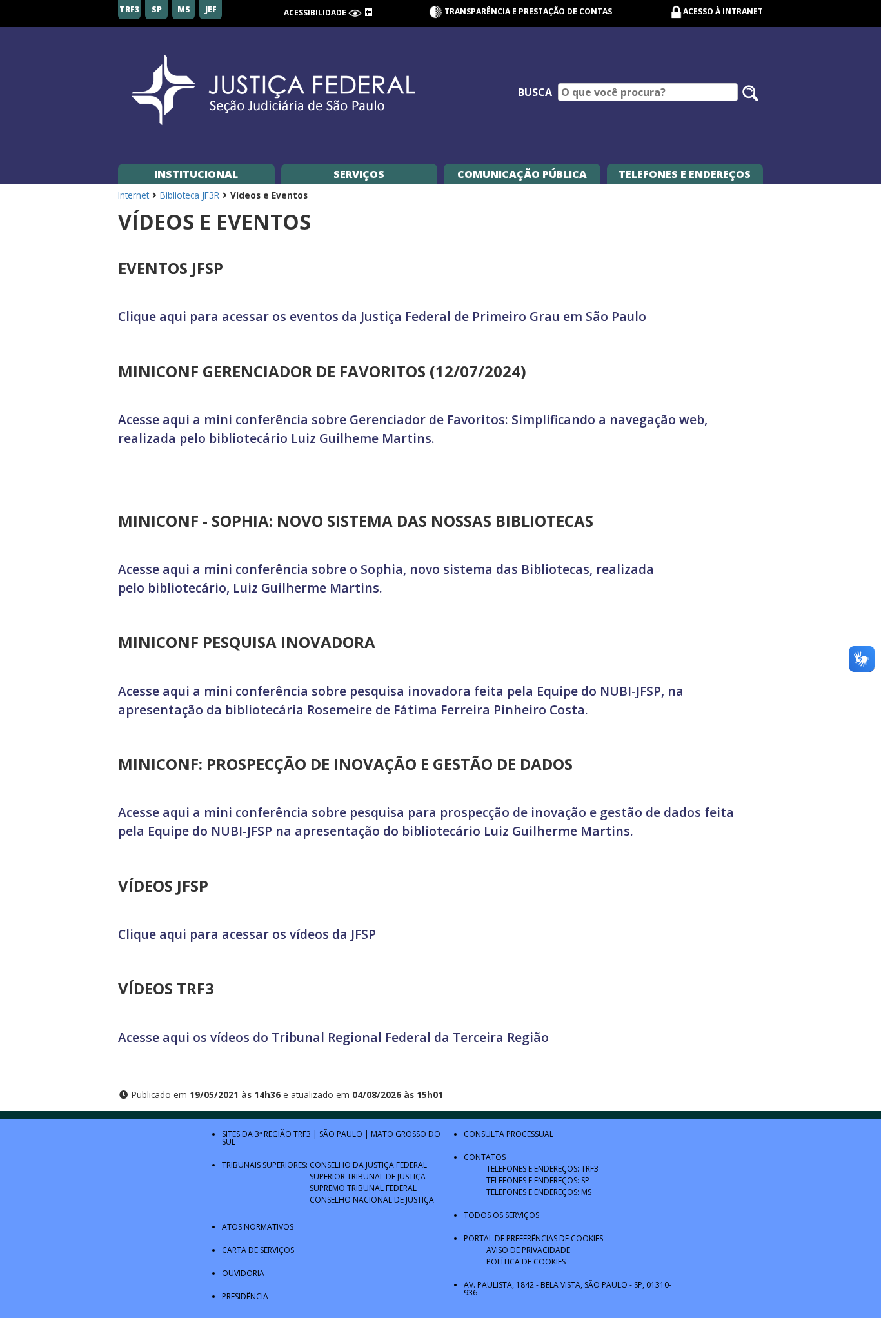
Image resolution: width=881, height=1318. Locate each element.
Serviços (358, 174)
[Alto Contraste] (355, 12)
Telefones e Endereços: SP (537, 1180)
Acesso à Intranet (723, 11)
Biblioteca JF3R (189, 195)
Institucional (196, 174)
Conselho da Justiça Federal (368, 1164)
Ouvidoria (243, 1273)
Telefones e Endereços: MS (538, 1191)
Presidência (245, 1296)
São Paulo (340, 1133)
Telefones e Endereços (685, 174)
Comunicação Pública (522, 174)
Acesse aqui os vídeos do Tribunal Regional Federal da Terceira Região (333, 1037)
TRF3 (302, 1133)
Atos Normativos (257, 1226)
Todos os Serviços (501, 1215)
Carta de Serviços (258, 1249)
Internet (133, 195)
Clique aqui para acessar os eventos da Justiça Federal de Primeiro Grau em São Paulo (382, 316)
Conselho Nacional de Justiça (372, 1199)
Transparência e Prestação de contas (527, 11)
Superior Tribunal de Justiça (368, 1176)
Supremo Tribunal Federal (363, 1188)
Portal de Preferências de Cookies (533, 1238)
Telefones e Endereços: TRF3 (542, 1168)
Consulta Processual (508, 1133)
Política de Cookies (526, 1261)
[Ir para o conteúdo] (368, 12)
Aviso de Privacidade (528, 1249)
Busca (535, 92)
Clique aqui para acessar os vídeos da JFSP (247, 934)
